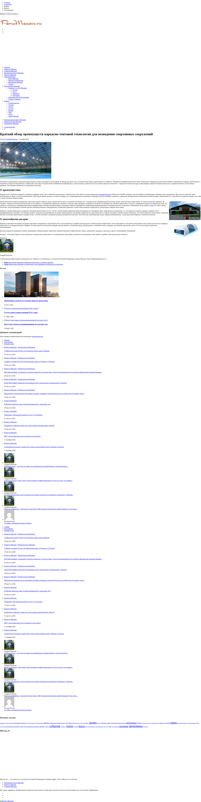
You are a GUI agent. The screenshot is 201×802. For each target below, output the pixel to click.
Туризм (11, 105)
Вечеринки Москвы (15, 82)
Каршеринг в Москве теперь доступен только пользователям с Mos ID (29, 425)
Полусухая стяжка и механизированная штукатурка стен (26, 324)
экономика (135, 726)
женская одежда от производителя (150, 723)
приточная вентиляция (13, 726)
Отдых (10, 107)
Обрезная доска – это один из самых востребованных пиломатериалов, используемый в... (36, 466)
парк (5, 726)
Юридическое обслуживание (18, 97)
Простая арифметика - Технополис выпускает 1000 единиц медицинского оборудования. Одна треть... (41, 509)
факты (81, 726)
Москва (46, 723)
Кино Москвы (13, 78)
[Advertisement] (100, 50)
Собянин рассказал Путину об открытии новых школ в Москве (27, 351)
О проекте (8, 4)
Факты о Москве (10, 75)
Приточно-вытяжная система (57, 723)
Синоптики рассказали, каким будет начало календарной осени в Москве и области (34, 447)
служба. (47, 726)
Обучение (16, 95)
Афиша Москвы (10, 77)
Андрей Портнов (11, 139)
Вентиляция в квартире (20, 723)
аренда (98, 723)
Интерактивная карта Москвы (15, 120)
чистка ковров (115, 726)
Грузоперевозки (31, 723)
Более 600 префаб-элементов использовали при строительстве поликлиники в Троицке (35, 383)
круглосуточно (181, 723)
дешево (139, 723)
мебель (197, 723)
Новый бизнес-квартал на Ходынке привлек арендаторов (26, 301)
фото (86, 726)
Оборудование (13, 116)
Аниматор (2, 723)
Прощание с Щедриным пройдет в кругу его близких (23, 415)
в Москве (103, 723)
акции (93, 722)
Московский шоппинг (12, 86)
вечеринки (131, 722)
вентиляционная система (118, 723)
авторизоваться (37, 336)
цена (109, 726)
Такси (70, 723)
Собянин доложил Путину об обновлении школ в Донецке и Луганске (29, 361)
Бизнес (10, 110)
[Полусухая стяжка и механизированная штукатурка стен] (25, 320)
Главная (7, 2)
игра (164, 723)
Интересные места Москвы (14, 73)
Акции (10, 84)
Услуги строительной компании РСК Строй (20, 312)
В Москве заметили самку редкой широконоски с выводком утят (27, 404)
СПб (66, 723)
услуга (75, 726)
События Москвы (10, 71)
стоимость (63, 726)
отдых (1, 726)
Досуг (15, 92)
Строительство (13, 103)
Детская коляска (39, 723)
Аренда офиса (9, 723)
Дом (9, 112)
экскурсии (145, 726)
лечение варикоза (191, 723)
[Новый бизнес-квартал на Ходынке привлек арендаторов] (31, 297)
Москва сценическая (15, 80)
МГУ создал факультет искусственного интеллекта (22, 436)
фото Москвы (91, 726)
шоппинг (123, 726)
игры (168, 723)
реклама (41, 726)
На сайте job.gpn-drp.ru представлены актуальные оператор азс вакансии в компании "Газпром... (38, 495)
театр (69, 726)
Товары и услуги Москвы (17, 88)
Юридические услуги (77, 723)
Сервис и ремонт (14, 99)
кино (174, 722)
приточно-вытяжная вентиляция (29, 726)
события (54, 726)
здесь (152, 205)
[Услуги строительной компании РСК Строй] (21, 308)
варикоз (109, 723)
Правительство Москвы (12, 122)
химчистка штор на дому (101, 726)
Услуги (15, 90)
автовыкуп (86, 723)
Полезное (16, 94)
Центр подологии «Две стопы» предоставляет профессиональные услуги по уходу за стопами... (38, 480)
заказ (161, 723)
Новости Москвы (10, 69)
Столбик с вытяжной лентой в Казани (18, 523)
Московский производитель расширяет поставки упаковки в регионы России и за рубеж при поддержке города (44, 393)
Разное (6, 101)
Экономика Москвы (11, 123)
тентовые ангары (104, 194)
